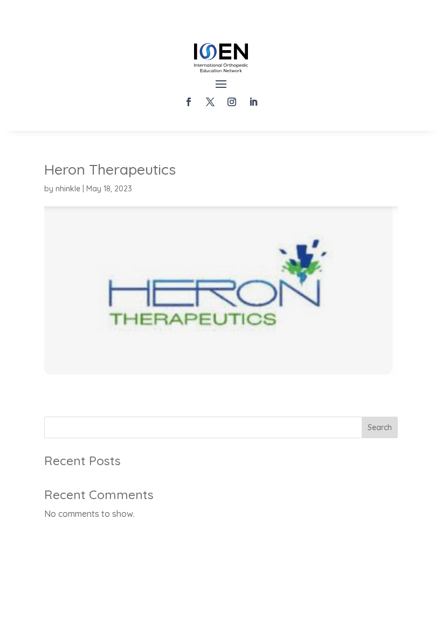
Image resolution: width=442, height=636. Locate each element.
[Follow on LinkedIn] (253, 101)
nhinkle (68, 188)
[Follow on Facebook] (188, 101)
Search (380, 427)
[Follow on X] (210, 101)
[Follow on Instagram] (231, 101)
